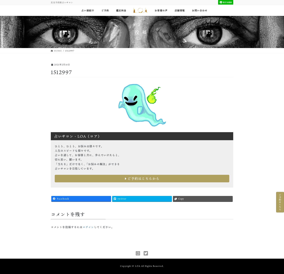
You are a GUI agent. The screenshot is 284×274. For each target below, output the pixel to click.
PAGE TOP (275, 263)
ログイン (88, 227)
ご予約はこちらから (142, 178)
